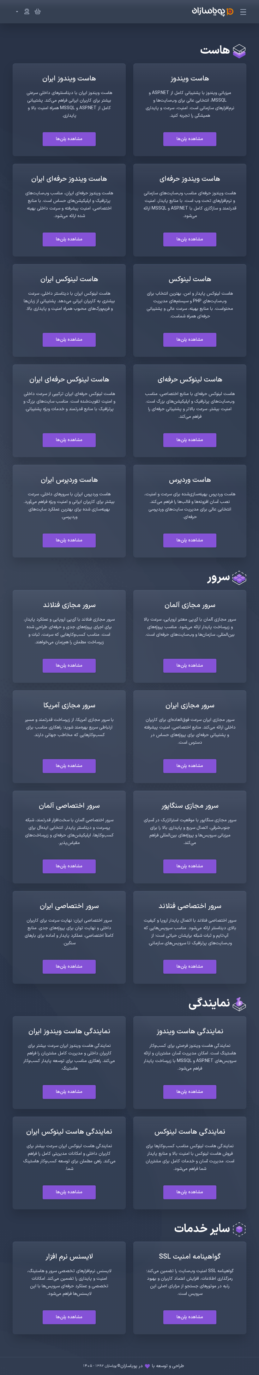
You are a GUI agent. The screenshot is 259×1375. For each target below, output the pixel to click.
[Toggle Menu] (243, 11)
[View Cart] (36, 11)
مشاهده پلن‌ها (190, 139)
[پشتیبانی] (21, 11)
